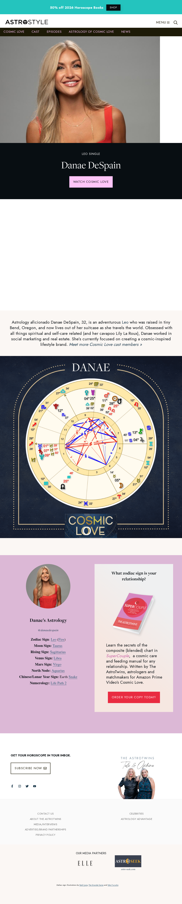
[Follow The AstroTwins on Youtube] (34, 786)
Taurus (57, 645)
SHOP (113, 7)
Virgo (57, 664)
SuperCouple (117, 656)
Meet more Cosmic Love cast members (105, 344)
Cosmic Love (14, 32)
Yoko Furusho (113, 885)
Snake (73, 676)
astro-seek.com (128, 869)
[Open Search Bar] (176, 22)
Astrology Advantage (136, 819)
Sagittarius (58, 651)
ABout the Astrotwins (45, 819)
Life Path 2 (58, 682)
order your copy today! (134, 697)
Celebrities (136, 813)
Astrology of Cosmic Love (91, 32)
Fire (61, 639)
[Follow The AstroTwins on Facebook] (12, 786)
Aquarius (58, 670)
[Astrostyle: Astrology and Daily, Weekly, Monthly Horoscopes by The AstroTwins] (25, 22)
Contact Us (45, 813)
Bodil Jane (83, 885)
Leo (125, 322)
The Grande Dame (96, 885)
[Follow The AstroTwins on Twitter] (27, 786)
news (125, 32)
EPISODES (54, 32)
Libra (57, 658)
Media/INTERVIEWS (45, 824)
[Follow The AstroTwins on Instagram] (19, 786)
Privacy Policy (45, 835)
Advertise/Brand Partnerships (45, 829)
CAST (36, 32)
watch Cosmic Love (91, 182)
